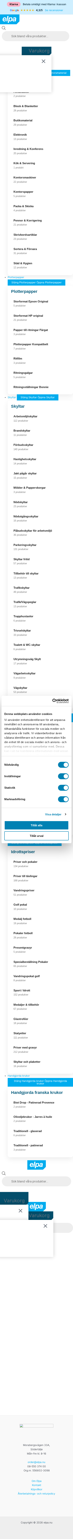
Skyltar (18, 406)
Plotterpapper (24, 291)
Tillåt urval (36, 835)
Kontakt (36, 1485)
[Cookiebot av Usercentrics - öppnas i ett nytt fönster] (52, 701)
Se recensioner (54, 10)
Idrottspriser (23, 851)
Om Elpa (37, 1481)
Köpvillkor (36, 1489)
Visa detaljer (53, 814)
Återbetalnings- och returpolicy (36, 1493)
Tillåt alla (36, 825)
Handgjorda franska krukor (37, 1092)
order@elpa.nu (36, 1462)
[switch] (63, 776)
